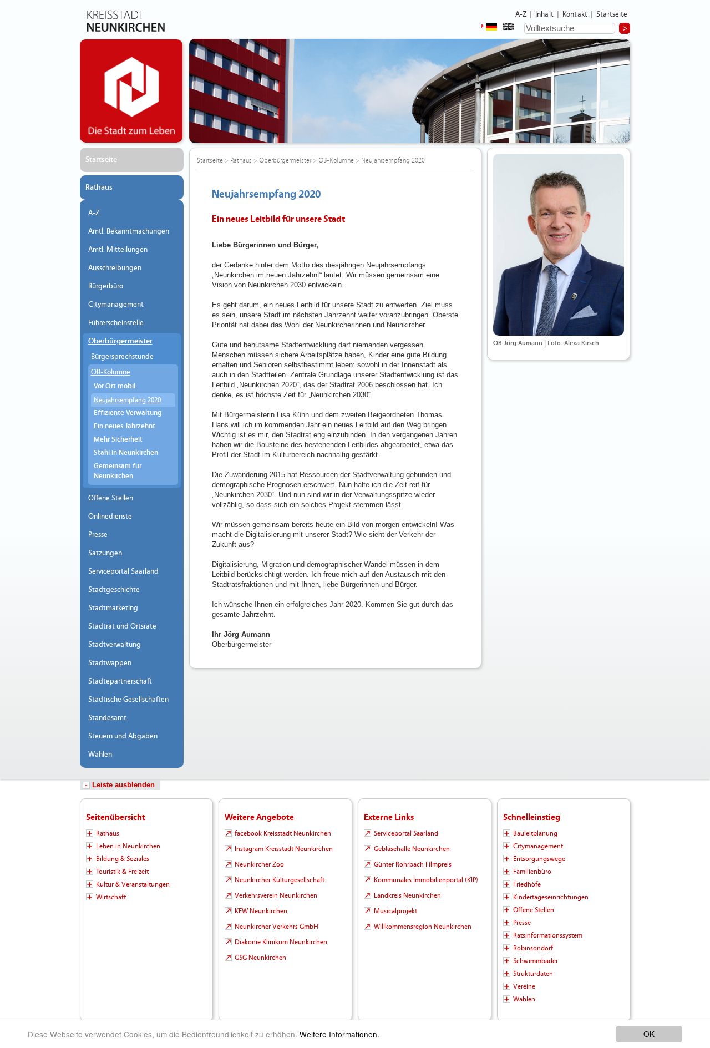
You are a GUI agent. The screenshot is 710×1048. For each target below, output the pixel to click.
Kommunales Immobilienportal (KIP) (426, 880)
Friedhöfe (527, 884)
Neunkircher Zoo (259, 864)
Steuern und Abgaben (123, 736)
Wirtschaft (111, 897)
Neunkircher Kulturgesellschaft (279, 880)
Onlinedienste (110, 516)
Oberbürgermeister (120, 341)
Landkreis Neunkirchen (407, 895)
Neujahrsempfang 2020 (127, 400)
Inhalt (544, 14)
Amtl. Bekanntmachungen (128, 231)
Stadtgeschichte (114, 589)
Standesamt (107, 717)
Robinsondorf (533, 948)
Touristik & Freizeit (122, 871)
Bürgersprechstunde (122, 356)
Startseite (612, 14)
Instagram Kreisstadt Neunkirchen (284, 849)
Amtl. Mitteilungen (118, 249)
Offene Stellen (110, 498)
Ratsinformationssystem (547, 935)
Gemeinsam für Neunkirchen (117, 471)
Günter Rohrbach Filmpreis (413, 864)
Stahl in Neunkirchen (126, 453)
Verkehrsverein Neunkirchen (276, 895)
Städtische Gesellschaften (128, 699)
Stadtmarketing (113, 608)
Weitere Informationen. (339, 1034)
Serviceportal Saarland (123, 571)
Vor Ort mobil (114, 386)
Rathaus (99, 187)
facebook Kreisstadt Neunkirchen (283, 833)
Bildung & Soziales (122, 859)
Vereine (524, 986)
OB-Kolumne (110, 372)
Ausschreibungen (114, 268)
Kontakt (574, 14)
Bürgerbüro (105, 286)
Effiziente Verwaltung (128, 413)
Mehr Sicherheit (118, 440)
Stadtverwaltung (114, 644)
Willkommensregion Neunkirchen (422, 926)
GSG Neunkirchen (260, 957)
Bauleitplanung (535, 833)
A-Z (520, 14)
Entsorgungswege (539, 859)
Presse (98, 534)
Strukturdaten (533, 974)
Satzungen (105, 553)
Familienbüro (532, 871)
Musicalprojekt (395, 911)
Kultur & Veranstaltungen (133, 884)
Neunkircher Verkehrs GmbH (276, 926)
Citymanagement (116, 304)
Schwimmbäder (535, 961)
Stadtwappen (109, 663)
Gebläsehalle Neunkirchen (412, 849)
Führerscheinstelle (116, 322)
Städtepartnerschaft (120, 681)
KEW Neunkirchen (261, 911)
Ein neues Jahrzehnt (124, 426)
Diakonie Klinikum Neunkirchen (281, 942)
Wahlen (100, 754)
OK (649, 1033)
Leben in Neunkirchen (128, 846)
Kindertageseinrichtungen (551, 897)
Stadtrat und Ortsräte (122, 626)
